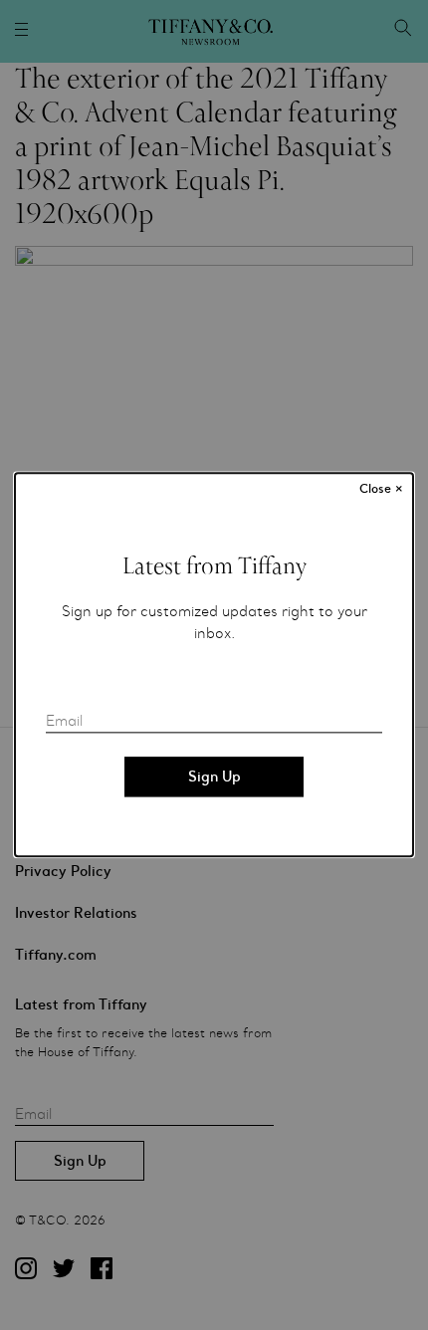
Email (64, 722)
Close (381, 489)
